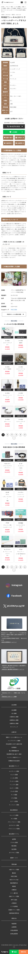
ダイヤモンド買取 (14, 852)
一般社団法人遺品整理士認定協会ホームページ (12, 669)
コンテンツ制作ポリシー (14, 757)
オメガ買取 (14, 819)
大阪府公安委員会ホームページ (8, 642)
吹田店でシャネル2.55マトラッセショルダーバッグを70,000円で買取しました (14, 10)
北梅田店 (14, 890)
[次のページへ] (14, 437)
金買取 (14, 839)
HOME (2, 7)
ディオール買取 (14, 781)
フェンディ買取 (14, 785)
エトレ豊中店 (14, 893)
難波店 (14, 873)
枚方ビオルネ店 (14, 880)
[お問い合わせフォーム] (22, 1)
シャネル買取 (17, 7)
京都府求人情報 (14, 723)
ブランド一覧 (9, 7)
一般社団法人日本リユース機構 (8, 696)
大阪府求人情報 (14, 717)
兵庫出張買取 (14, 934)
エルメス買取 (14, 775)
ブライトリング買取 (14, 829)
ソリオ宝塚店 (14, 906)
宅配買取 (14, 924)
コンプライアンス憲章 (14, 741)
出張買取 (14, 927)
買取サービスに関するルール (14, 737)
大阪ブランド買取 (14, 869)
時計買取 (14, 846)
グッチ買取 (14, 795)
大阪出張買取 (14, 930)
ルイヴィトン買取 (14, 771)
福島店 (14, 886)
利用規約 (14, 747)
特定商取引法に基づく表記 (14, 754)
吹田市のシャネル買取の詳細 (14, 314)
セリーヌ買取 (14, 801)
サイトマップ (14, 727)
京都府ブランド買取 (14, 910)
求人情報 (14, 713)
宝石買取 (14, 849)
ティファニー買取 (14, 805)
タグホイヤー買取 (14, 825)
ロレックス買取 (14, 815)
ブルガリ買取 (14, 791)
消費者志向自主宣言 (14, 761)
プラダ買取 (14, 798)
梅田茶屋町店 (14, 883)
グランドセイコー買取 (14, 822)
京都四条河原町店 (14, 913)
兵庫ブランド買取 (14, 896)
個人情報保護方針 (14, 751)
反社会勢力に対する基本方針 (14, 744)
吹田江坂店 (14, 309)
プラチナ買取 (14, 842)
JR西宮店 (14, 903)
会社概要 (14, 710)
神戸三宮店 (14, 900)
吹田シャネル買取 (11, 8)
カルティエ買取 (14, 788)
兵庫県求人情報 (14, 720)
